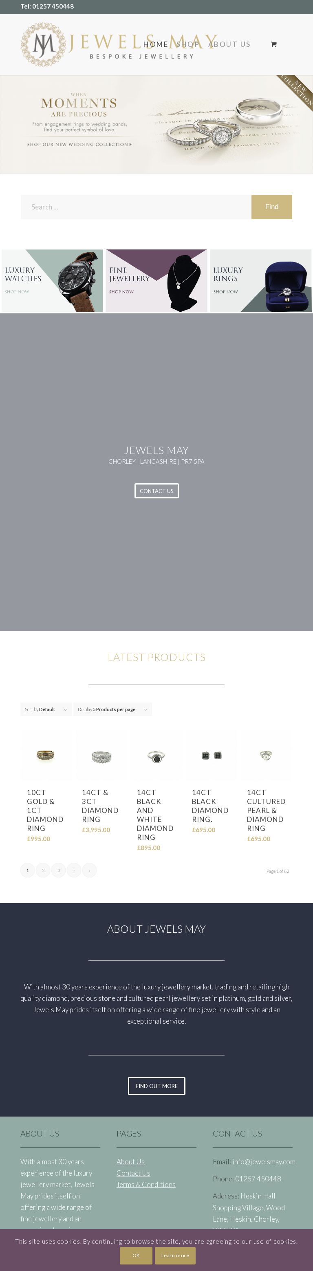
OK (136, 1255)
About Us (131, 1161)
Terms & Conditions (146, 1184)
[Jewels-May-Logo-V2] (119, 44)
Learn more (175, 1255)
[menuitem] (155, 44)
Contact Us (133, 1173)
